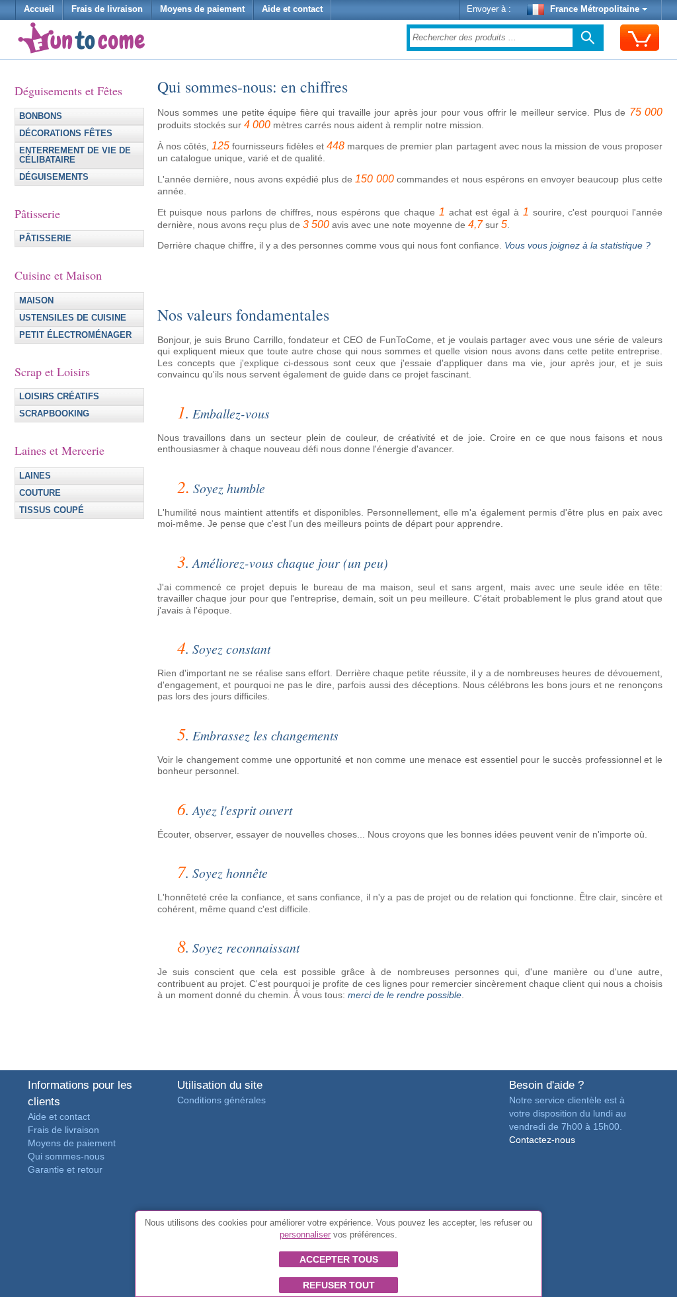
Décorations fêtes (65, 133)
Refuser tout (339, 1285)
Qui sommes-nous (66, 1156)
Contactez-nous (542, 1139)
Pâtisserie (45, 238)
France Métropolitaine (594, 9)
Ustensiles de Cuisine (72, 318)
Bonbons (40, 116)
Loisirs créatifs (59, 396)
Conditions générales (221, 1100)
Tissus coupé (51, 510)
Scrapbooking (54, 413)
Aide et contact (292, 9)
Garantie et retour (65, 1169)
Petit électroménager (75, 335)
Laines (35, 476)
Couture (40, 493)
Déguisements (54, 177)
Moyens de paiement (202, 9)
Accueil (39, 9)
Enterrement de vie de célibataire (75, 155)
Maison (36, 300)
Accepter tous (338, 1259)
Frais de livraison (107, 9)
